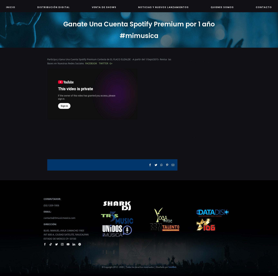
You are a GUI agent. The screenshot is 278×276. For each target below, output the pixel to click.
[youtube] (68, 244)
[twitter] (56, 244)
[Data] (212, 208)
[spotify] (79, 244)
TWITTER (103, 63)
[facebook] (45, 244)
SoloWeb (172, 267)
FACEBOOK (91, 63)
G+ (111, 63)
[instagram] (62, 244)
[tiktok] (50, 244)
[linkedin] (74, 244)
